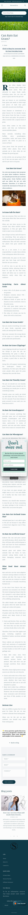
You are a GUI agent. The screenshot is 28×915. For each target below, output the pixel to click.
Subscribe (14, 469)
